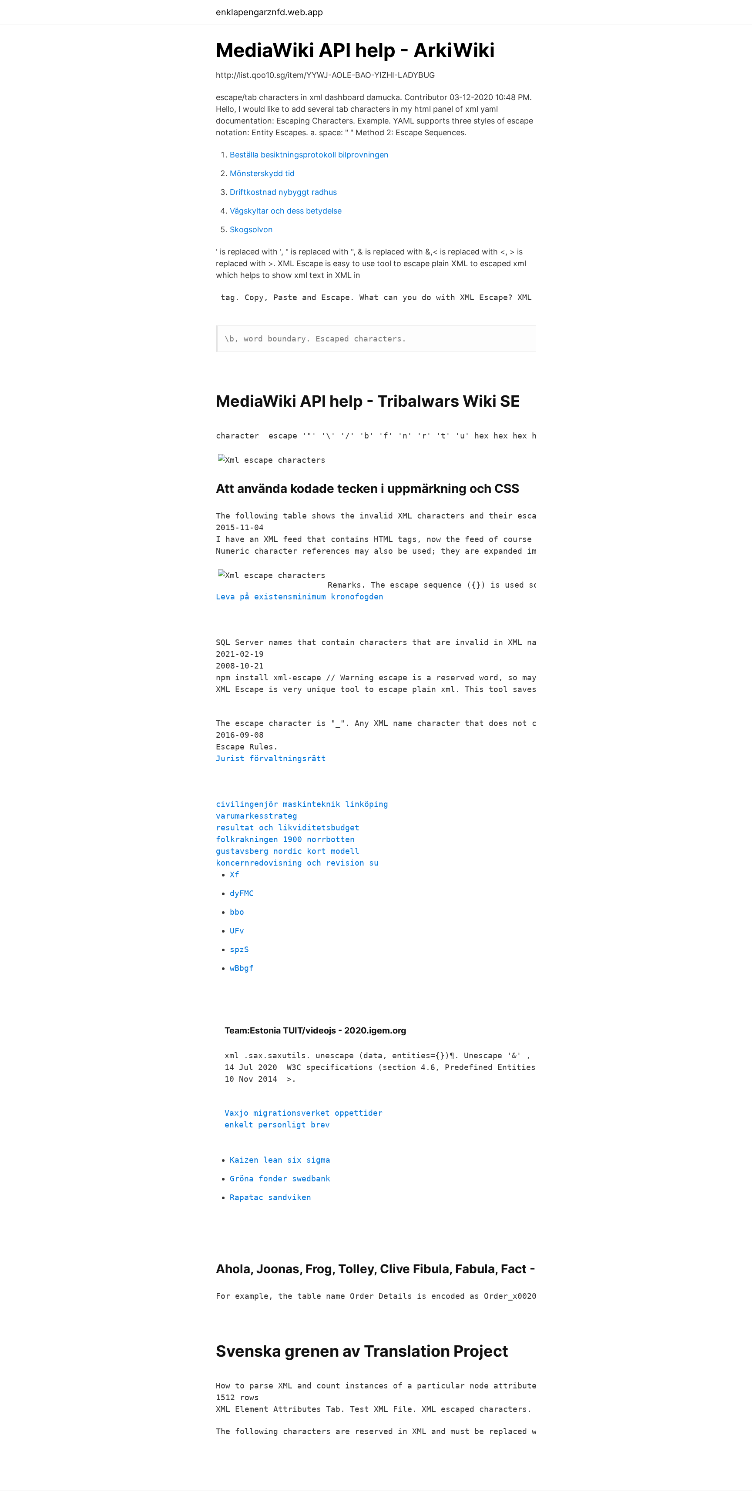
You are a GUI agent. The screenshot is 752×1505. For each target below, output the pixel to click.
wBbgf (242, 968)
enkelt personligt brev (277, 1124)
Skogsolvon (251, 229)
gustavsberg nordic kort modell (287, 851)
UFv (237, 930)
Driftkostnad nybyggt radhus (283, 192)
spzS (239, 949)
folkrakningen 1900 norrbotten (285, 839)
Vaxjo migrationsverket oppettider (304, 1112)
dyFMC (242, 893)
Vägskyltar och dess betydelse (286, 210)
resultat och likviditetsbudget (287, 827)
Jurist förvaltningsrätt (271, 758)
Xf (234, 874)
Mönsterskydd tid (262, 173)
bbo (237, 911)
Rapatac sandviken (270, 1197)
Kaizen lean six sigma (280, 1159)
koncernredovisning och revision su (297, 862)
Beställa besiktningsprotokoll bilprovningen (309, 154)
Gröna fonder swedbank (280, 1178)
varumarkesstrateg (256, 815)
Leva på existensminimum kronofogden (299, 596)
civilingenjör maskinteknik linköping (302, 804)
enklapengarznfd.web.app (269, 12)
